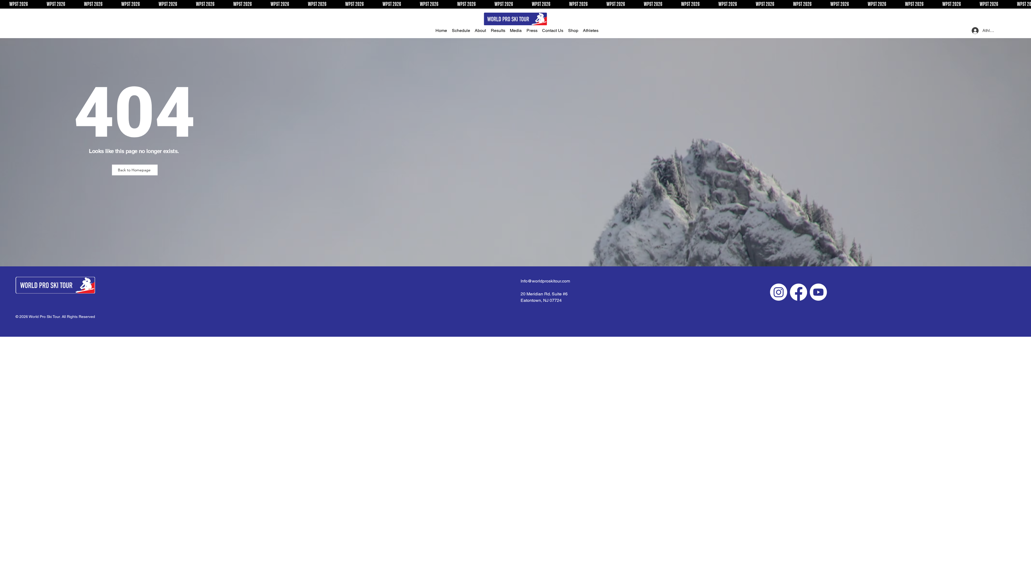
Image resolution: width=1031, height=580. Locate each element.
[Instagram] (778, 292)
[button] (462, 30)
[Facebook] (798, 292)
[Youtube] (818, 292)
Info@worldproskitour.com (545, 281)
